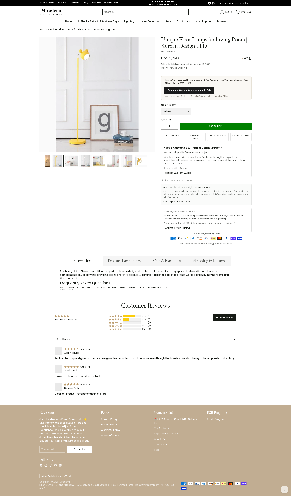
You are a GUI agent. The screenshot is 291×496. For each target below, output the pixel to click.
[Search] (185, 12)
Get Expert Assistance (176, 201)
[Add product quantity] (175, 126)
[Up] (42, 161)
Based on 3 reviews (66, 319)
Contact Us (160, 444)
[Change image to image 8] (141, 161)
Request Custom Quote (177, 173)
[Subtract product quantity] (164, 126)
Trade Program (216, 419)
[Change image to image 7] (127, 161)
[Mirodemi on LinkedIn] (60, 466)
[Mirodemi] (51, 12)
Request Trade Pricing (177, 228)
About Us (159, 439)
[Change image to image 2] (58, 161)
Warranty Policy (110, 430)
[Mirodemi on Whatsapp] (213, 4)
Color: (168, 105)
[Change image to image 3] (71, 161)
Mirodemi (65, 481)
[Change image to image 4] (85, 161)
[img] (71, 349)
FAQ (156, 450)
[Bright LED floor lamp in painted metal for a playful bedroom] (97, 94)
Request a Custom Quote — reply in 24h (189, 90)
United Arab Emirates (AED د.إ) (234, 3)
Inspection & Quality (166, 433)
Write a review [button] (224, 317)
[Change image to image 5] (99, 161)
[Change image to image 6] (113, 161)
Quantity (166, 119)
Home (43, 29)
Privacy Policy (109, 419)
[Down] (152, 161)
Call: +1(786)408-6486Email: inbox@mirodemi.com (163, 3)
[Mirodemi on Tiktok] (50, 466)
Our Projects (161, 428)
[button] (115, 316)
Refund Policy (109, 424)
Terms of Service (111, 435)
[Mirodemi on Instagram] (46, 466)
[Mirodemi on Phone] (209, 4)
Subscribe (79, 449)
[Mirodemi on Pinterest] (41, 466)
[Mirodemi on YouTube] (55, 466)
